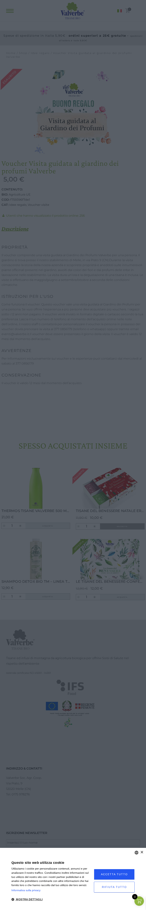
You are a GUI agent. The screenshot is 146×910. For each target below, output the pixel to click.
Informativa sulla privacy (25, 890)
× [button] (141, 852)
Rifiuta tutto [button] (114, 887)
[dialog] (73, 879)
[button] (51, 899)
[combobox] (136, 853)
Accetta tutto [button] (114, 874)
